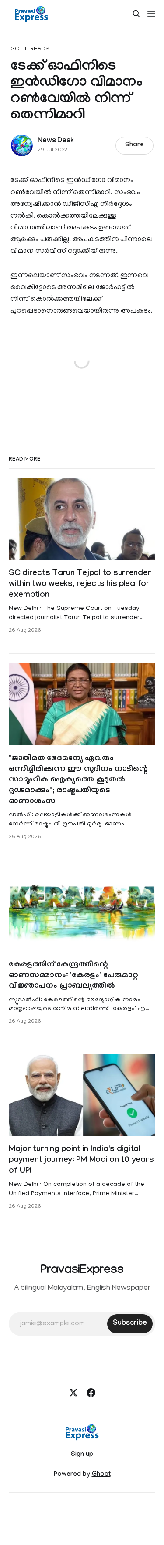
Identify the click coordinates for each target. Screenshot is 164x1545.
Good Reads (29, 49)
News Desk (55, 141)
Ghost (101, 1475)
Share (134, 145)
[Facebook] (91, 1392)
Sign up (82, 1455)
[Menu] (151, 14)
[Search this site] (136, 14)
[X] (73, 1392)
